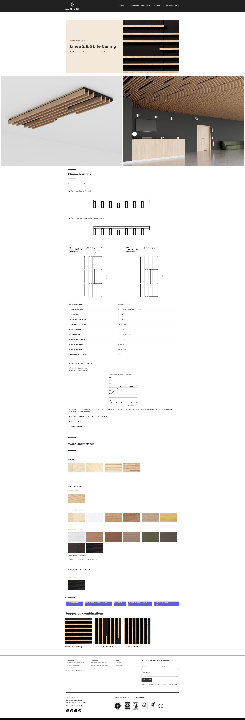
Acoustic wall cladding (73, 665)
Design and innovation (98, 668)
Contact (118, 663)
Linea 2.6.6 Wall (131, 647)
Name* (163, 666)
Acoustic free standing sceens (75, 670)
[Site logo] (72, 5)
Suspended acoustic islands (74, 668)
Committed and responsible (99, 665)
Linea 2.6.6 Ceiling (73, 647)
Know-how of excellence (99, 663)
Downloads (119, 665)
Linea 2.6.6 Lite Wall (104, 647)
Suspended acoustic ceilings (75, 663)
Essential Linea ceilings (77, 40)
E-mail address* (147, 672)
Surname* (145, 666)
